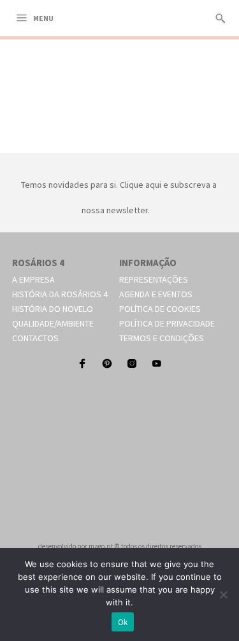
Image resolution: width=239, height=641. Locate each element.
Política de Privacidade (167, 323)
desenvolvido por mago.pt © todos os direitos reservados (119, 546)
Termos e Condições (161, 338)
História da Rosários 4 (60, 294)
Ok (123, 622)
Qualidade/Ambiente (53, 323)
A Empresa (33, 279)
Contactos (35, 338)
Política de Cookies (160, 308)
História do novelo (52, 308)
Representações (153, 279)
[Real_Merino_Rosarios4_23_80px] (119, 138)
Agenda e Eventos (155, 294)
